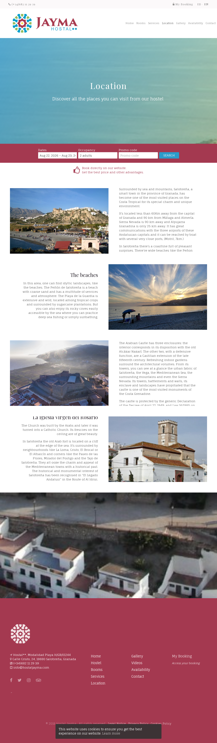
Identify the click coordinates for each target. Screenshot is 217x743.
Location (168, 23)
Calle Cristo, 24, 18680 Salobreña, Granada (44, 659)
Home (129, 23)
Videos (136, 663)
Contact (211, 23)
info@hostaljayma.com (31, 667)
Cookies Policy (161, 723)
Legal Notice (117, 723)
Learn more (111, 733)
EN (206, 4)
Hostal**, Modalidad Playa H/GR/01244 (42, 655)
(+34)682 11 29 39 (23, 4)
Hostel (96, 663)
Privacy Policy (138, 723)
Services (153, 23)
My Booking (182, 656)
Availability (195, 23)
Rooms (141, 23)
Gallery (181, 23)
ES (199, 4)
